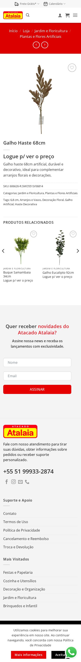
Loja (26, 30)
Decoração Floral (53, 200)
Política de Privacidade (21, 530)
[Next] (77, 259)
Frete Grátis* (28, 4)
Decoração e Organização (24, 589)
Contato (9, 513)
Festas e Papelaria (18, 572)
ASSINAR (37, 389)
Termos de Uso (15, 521)
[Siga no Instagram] (13, 482)
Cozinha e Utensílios (19, 581)
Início (13, 30)
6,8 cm (14, 200)
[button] (27, 15)
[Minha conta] (60, 15)
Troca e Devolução (18, 547)
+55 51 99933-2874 (28, 471)
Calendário (56, 4)
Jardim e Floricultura (51, 30)
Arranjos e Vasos (30, 200)
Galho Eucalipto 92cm (58, 273)
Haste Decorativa (26, 204)
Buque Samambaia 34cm (17, 274)
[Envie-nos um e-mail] (20, 482)
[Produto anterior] (44, 45)
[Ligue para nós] (27, 482)
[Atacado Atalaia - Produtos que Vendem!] (13, 15)
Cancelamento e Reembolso (26, 538)
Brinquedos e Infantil (20, 606)
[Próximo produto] (36, 45)
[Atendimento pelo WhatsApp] (71, 652)
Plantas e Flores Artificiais (40, 36)
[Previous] (3, 259)
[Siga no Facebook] (6, 482)
